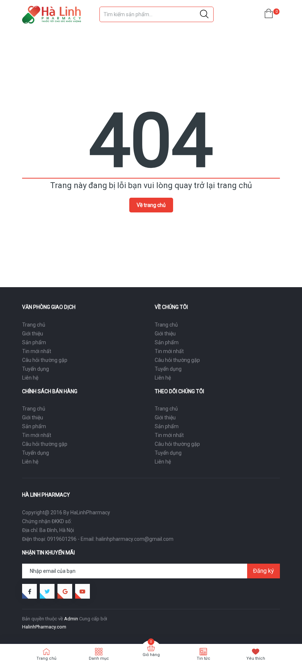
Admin (71, 618)
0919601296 (62, 539)
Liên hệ (30, 378)
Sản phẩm (34, 342)
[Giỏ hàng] (268, 15)
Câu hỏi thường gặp (44, 360)
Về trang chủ (151, 205)
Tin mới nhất (36, 351)
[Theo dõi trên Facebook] (29, 591)
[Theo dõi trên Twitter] (47, 591)
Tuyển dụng (35, 369)
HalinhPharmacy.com (44, 627)
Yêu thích (255, 658)
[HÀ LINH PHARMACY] (51, 15)
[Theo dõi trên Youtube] (82, 591)
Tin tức (203, 658)
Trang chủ (33, 325)
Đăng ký (263, 570)
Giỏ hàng (151, 654)
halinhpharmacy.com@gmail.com (134, 539)
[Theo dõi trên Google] (64, 591)
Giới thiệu (32, 333)
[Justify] (204, 14)
